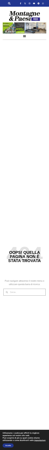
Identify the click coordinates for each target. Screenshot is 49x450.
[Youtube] (34, 3)
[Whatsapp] (43, 3)
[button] (9, 3)
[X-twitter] (25, 3)
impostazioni (39, 440)
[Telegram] (38, 3)
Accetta (8, 445)
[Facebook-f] (20, 3)
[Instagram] (29, 3)
